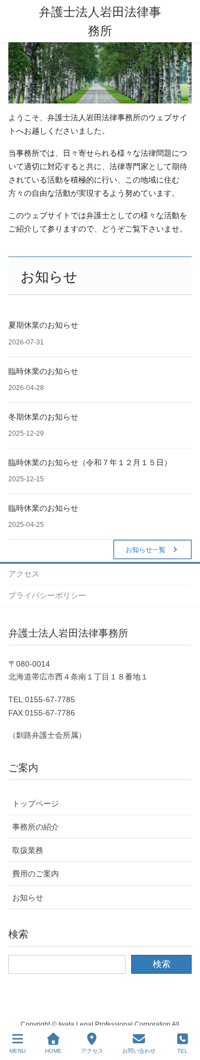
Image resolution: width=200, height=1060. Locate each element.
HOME (53, 1051)
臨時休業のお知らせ (43, 371)
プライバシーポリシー (47, 595)
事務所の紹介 (35, 826)
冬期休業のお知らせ (43, 416)
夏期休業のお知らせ (43, 325)
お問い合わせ (139, 1051)
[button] (152, 549)
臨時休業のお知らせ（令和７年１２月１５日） (90, 462)
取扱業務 (27, 850)
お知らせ (27, 897)
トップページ (35, 803)
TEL (182, 1051)
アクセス (23, 573)
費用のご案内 (35, 873)
